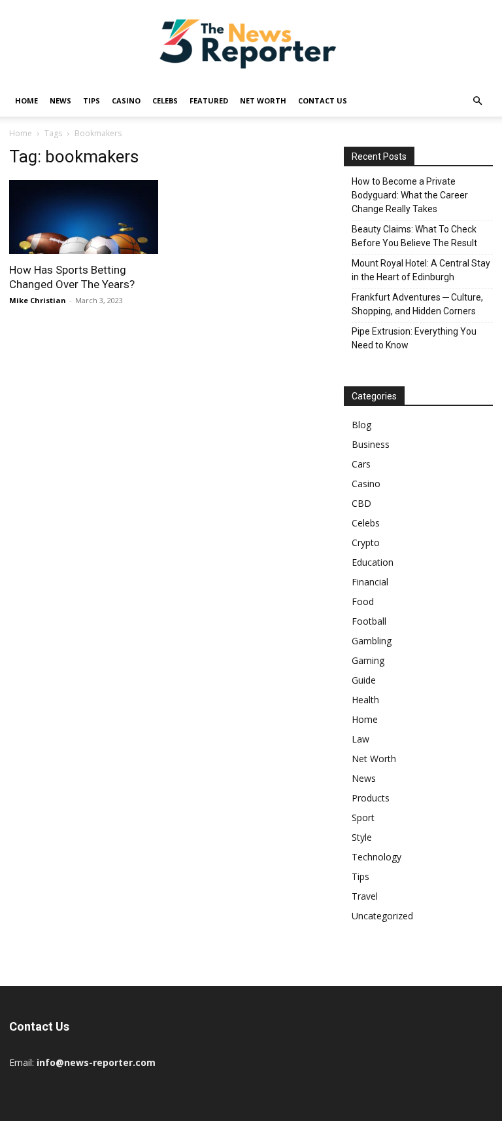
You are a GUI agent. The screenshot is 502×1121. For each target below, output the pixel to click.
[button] (477, 101)
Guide (364, 680)
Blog (361, 424)
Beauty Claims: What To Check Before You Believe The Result (414, 236)
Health (365, 699)
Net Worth (263, 100)
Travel (365, 896)
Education (372, 562)
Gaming (368, 660)
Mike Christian (37, 300)
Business (371, 444)
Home (26, 100)
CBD (361, 503)
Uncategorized (382, 916)
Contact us (322, 100)
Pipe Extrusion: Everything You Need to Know (414, 338)
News (60, 100)
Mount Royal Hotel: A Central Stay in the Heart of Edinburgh (421, 270)
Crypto (366, 542)
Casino (126, 100)
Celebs (165, 100)
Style (362, 837)
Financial (370, 582)
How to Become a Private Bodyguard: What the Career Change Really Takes (410, 195)
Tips (91, 100)
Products (371, 798)
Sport (363, 817)
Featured (209, 100)
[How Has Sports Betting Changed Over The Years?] (83, 217)
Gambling (372, 640)
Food (363, 601)
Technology (376, 857)
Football (369, 621)
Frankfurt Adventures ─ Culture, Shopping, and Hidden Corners (417, 304)
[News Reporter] (251, 43)
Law (360, 739)
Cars (361, 464)
